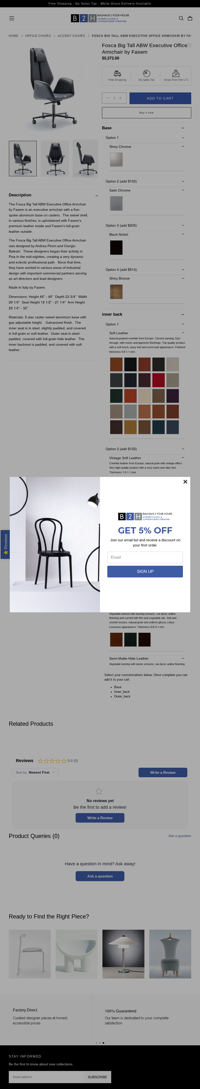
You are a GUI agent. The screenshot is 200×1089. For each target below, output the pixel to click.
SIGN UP (145, 571)
